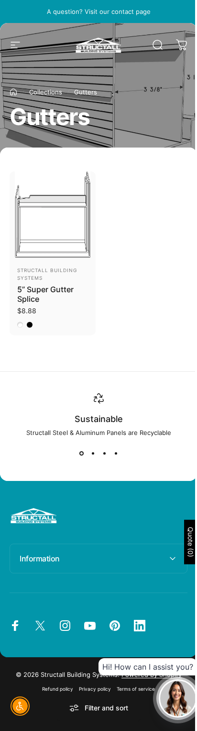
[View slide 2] (92, 453)
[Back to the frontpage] (13, 92)
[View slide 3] (104, 453)
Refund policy (54, 686)
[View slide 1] (81, 453)
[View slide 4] (115, 453)
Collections (45, 92)
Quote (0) (183, 542)
